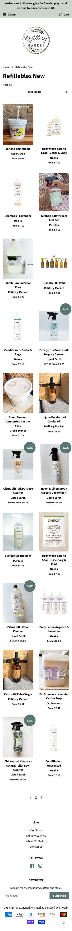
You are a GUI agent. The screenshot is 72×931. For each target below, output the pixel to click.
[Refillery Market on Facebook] (32, 866)
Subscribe (59, 896)
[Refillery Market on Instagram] (40, 866)
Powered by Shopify (56, 907)
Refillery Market (34, 907)
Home (6, 67)
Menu (11, 14)
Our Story (36, 830)
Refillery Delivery (36, 836)
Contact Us (36, 846)
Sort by (7, 85)
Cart (66, 15)
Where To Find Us (36, 841)
